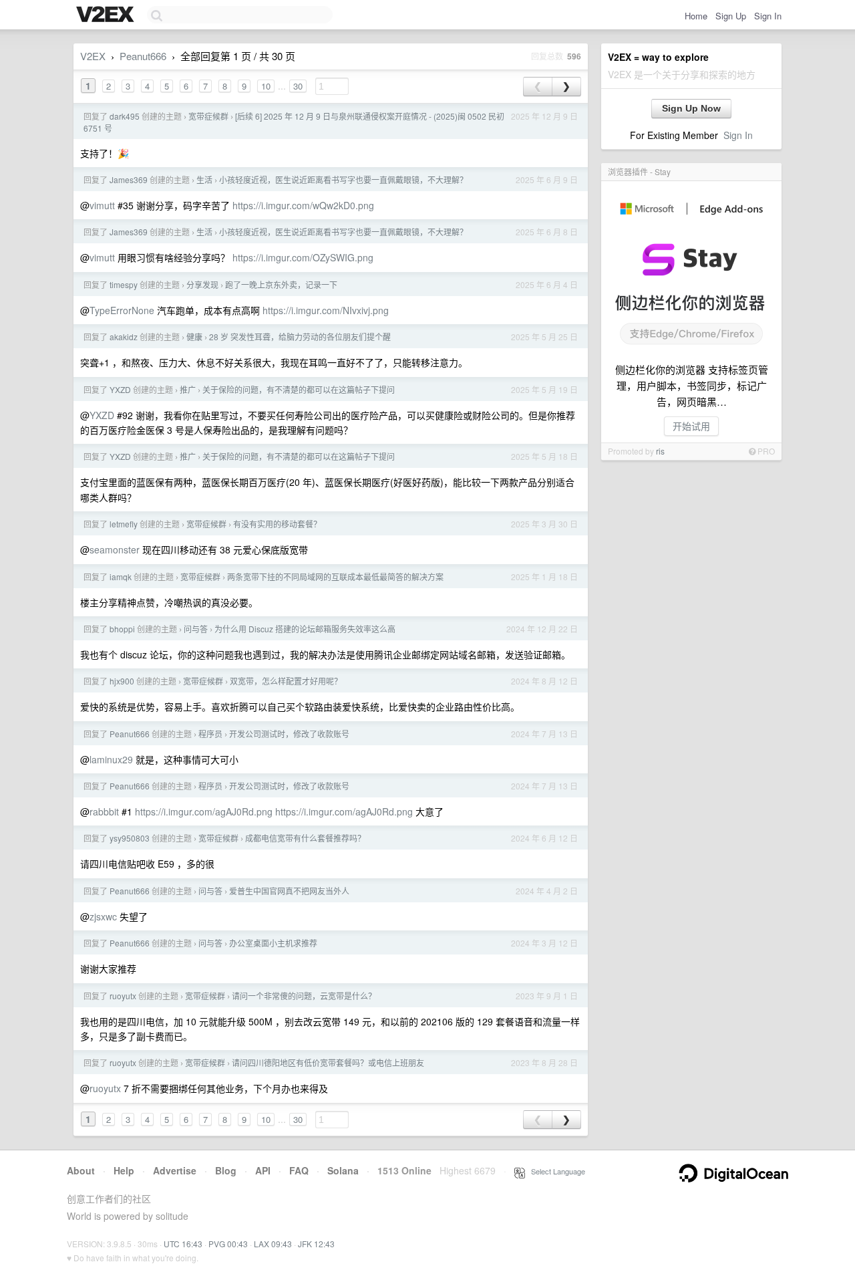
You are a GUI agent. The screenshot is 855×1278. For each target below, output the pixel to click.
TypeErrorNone (122, 310)
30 (298, 86)
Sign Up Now (691, 108)
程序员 (210, 733)
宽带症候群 (208, 116)
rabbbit (104, 811)
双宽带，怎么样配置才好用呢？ (286, 680)
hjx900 (122, 680)
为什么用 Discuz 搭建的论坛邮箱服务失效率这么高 (304, 628)
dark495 (125, 116)
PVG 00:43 (228, 1243)
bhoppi (122, 628)
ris (660, 451)
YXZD (120, 389)
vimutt (102, 205)
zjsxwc (103, 916)
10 (266, 86)
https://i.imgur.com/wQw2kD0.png (303, 205)
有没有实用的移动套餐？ (277, 523)
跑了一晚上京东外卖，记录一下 (281, 284)
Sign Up (730, 15)
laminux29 (111, 759)
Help (124, 1170)
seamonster (115, 549)
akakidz (124, 336)
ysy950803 (130, 838)
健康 (194, 336)
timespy (124, 284)
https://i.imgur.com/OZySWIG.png (302, 257)
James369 (129, 179)
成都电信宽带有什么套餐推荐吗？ (305, 838)
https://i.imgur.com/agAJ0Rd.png (204, 811)
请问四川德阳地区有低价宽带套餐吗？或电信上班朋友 (328, 1062)
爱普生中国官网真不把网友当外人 (289, 890)
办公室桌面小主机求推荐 (273, 942)
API (263, 1170)
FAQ (299, 1170)
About (81, 1170)
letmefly (124, 523)
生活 (204, 179)
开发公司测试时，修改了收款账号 (289, 733)
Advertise (174, 1170)
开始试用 (691, 425)
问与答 (196, 628)
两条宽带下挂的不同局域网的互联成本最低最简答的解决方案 (335, 576)
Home (696, 15)
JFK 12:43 (316, 1243)
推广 (188, 389)
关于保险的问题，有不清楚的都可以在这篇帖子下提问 (298, 389)
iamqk (121, 576)
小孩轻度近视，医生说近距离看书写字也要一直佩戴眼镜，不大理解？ (343, 179)
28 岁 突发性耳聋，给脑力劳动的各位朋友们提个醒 (300, 336)
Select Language (555, 1171)
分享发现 (202, 284)
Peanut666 (143, 56)
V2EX (93, 56)
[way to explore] (106, 15)
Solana (343, 1170)
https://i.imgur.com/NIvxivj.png (326, 310)
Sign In (768, 15)
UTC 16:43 (183, 1243)
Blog (225, 1170)
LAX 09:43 (273, 1243)
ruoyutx (123, 995)
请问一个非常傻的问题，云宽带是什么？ (304, 995)
